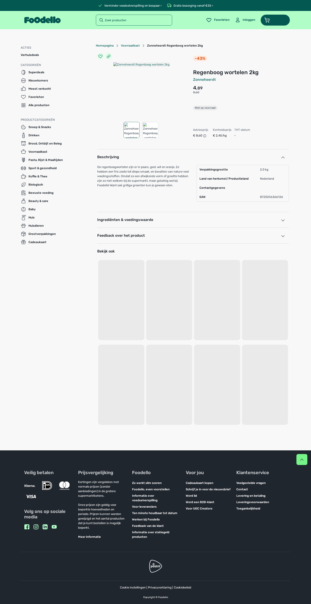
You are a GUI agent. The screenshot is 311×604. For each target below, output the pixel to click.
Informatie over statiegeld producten (150, 534)
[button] (275, 20)
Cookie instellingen (133, 587)
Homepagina (105, 45)
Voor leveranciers (144, 506)
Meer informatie (89, 536)
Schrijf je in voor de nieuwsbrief (208, 489)
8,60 (196, 92)
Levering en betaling (250, 495)
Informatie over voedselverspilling (145, 498)
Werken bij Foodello (146, 519)
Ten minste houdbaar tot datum (154, 513)
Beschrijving (108, 157)
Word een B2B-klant (200, 502)
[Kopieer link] (108, 56)
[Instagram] (36, 527)
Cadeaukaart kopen (199, 483)
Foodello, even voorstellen (151, 489)
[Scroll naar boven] (301, 459)
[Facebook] (27, 527)
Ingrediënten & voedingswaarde (125, 220)
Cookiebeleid (182, 587)
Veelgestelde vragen (251, 483)
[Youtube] (54, 527)
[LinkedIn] (45, 527)
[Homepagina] (42, 20)
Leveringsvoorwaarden (252, 502)
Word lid (191, 495)
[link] (245, 20)
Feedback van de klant (148, 526)
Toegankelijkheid (248, 508)
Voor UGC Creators (199, 508)
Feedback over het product (121, 235)
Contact (242, 489)
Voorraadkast (130, 45)
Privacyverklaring (160, 587)
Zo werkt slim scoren (147, 483)
